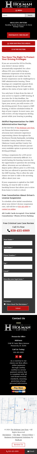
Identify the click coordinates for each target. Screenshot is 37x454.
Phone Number (10, 255)
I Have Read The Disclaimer (17, 304)
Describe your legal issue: (14, 279)
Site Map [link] (16, 435)
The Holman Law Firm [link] (19, 430)
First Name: (8, 240)
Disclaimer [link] (7, 435)
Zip (5, 263)
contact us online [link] (9, 209)
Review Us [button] (18, 444)
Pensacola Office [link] (18, 336)
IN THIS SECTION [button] (19, 49)
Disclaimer (7, 301)
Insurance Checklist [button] (18, 35)
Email (6, 271)
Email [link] (32, 451)
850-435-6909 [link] (13, 451)
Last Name (8, 247)
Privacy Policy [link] (27, 435)
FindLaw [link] (18, 440)
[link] (25, 128)
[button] (18, 10)
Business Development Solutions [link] (17, 437)
